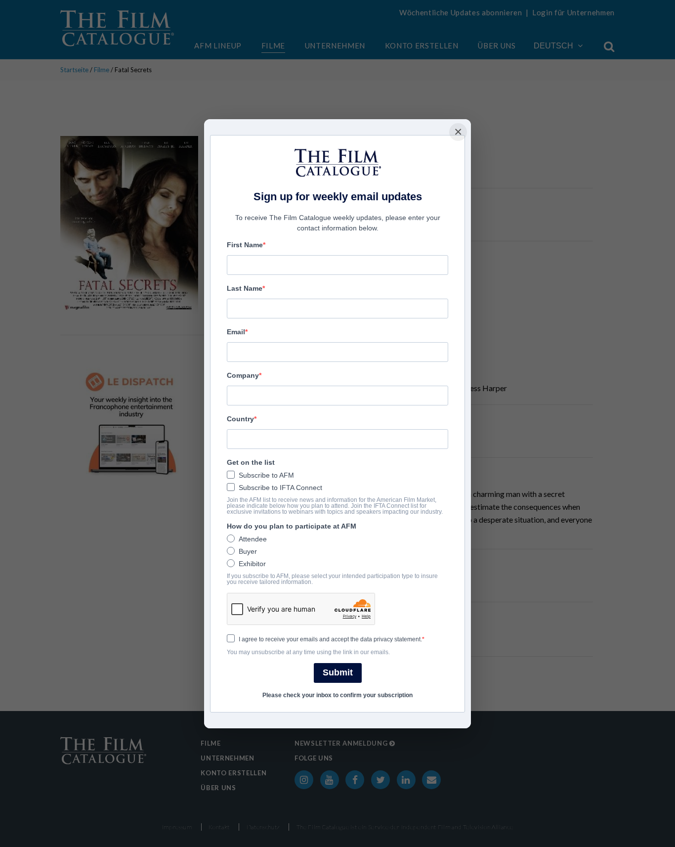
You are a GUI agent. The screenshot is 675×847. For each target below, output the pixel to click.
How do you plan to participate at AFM (291, 526)
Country (240, 418)
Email (236, 331)
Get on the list (251, 462)
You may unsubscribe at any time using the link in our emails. (308, 652)
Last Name (244, 288)
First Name (245, 244)
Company (243, 375)
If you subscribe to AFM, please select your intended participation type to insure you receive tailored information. (332, 579)
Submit (338, 672)
